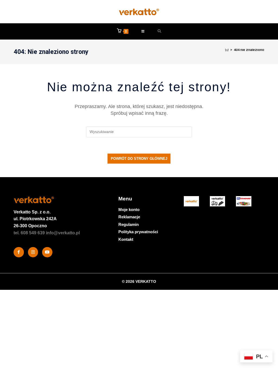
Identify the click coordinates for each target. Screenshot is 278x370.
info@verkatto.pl (63, 233)
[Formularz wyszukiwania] (159, 31)
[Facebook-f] (19, 252)
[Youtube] (47, 252)
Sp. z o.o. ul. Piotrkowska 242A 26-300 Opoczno (35, 219)
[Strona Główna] (227, 50)
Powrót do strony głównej (139, 159)
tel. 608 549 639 (29, 233)
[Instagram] (33, 252)
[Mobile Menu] (143, 31)
